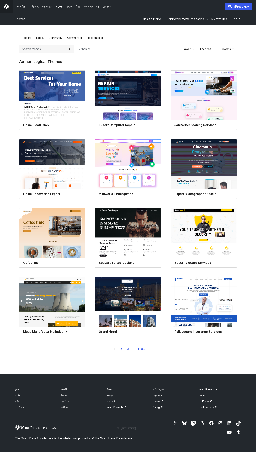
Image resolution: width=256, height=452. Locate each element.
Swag (158, 407)
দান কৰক (158, 401)
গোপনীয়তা (19, 407)
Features (205, 49)
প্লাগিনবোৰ (65, 401)
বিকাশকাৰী (111, 401)
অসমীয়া (54, 428)
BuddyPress (208, 407)
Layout (187, 49)
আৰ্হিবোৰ (64, 407)
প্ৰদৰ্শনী (64, 389)
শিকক (109, 389)
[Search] (70, 49)
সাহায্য (110, 395)
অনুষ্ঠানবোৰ (157, 395)
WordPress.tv (117, 407)
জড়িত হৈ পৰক (159, 389)
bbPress (205, 401)
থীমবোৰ (64, 395)
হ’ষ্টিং (17, 401)
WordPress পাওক (238, 6)
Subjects (225, 49)
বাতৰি (17, 395)
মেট (202, 395)
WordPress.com (210, 389)
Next (141, 349)
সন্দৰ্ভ (17, 389)
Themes (20, 18)
